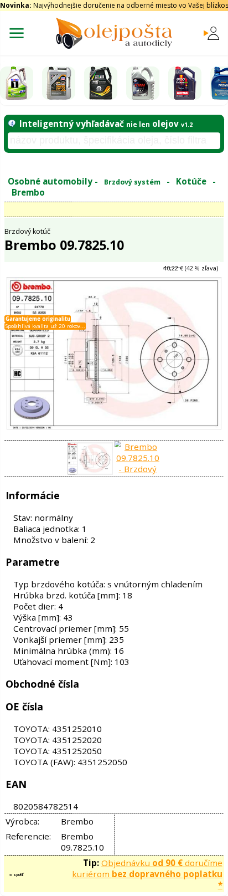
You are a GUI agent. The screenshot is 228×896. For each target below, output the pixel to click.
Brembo (28, 192)
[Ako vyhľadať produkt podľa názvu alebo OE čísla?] (12, 123)
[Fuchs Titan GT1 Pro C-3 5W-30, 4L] (142, 83)
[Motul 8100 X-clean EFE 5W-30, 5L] (184, 83)
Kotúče (191, 181)
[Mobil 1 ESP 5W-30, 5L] (16, 83)
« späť (16, 874)
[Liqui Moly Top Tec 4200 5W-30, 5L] (58, 83)
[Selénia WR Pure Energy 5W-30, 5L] (100, 83)
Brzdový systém (132, 182)
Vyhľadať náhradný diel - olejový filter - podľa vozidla (101, 161)
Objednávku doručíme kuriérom (147, 873)
